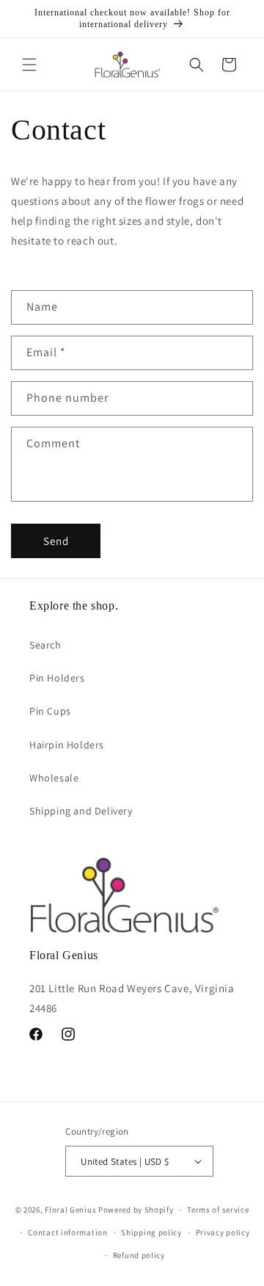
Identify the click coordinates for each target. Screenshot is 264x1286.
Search (45, 644)
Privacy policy (223, 1232)
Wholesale (53, 777)
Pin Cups (50, 711)
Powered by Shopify (136, 1209)
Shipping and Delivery (81, 810)
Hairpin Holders (66, 744)
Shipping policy (151, 1232)
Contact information (67, 1232)
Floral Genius (70, 1209)
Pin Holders (57, 677)
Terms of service (218, 1209)
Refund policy (139, 1255)
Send (56, 541)
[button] (29, 64)
